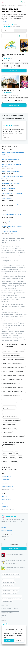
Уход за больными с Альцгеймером (11, 193)
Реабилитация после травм (11, 395)
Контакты (4, 527)
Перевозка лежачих (7, 209)
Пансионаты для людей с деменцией (12, 204)
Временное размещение (9, 424)
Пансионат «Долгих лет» (10, 90)
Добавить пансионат (14, 548)
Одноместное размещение (9, 231)
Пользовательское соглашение (9, 608)
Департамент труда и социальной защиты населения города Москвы (14, 555)
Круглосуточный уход (7, 198)
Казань (20, 457)
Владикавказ (13, 461)
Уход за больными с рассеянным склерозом (14, 359)
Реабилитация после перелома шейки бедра (14, 351)
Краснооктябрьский (7, 486)
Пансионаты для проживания (11, 420)
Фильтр (23, 36)
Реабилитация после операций (10, 171)
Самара (5, 461)
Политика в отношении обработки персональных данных (10, 611)
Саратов (5, 457)
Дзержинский (5, 479)
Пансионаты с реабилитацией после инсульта (14, 367)
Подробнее (19, 640)
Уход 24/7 (11, 63)
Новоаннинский (6, 499)
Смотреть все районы (7, 489)
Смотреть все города (7, 509)
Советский (4, 483)
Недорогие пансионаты (8, 188)
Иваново (12, 457)
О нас (3, 525)
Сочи (16, 453)
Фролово (4, 503)
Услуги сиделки (7, 432)
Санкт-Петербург (8, 453)
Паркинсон (11, 97)
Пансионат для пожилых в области (10, 587)
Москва (5, 449)
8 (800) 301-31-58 (7, 534)
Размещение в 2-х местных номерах (13, 436)
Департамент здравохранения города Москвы (15, 568)
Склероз (17, 63)
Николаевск (4, 496)
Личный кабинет (14, 544)
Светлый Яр (4, 506)
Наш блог (3, 615)
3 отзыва (15, 92)
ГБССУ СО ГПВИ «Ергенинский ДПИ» (12, 55)
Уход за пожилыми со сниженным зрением (14, 379)
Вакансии (3, 620)
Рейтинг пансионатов (7, 601)
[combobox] (9, 36)
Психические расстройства (9, 221)
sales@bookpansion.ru (7, 540)
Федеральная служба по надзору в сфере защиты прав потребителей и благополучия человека (16, 562)
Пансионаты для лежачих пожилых (11, 226)
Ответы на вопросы (6, 530)
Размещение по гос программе (10, 183)
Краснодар (13, 449)
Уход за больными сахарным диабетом (14, 391)
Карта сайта (4, 605)
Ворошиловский (6, 476)
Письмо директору (6, 617)
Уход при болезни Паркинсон (10, 159)
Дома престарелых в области (9, 593)
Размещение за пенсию (9, 428)
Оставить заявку (14, 70)
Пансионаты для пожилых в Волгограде (11, 596)
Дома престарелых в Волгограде (10, 590)
